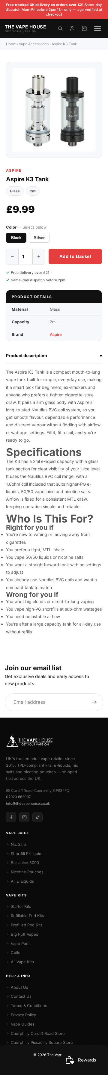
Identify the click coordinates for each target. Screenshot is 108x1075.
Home (11, 44)
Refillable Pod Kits (27, 915)
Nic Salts (19, 844)
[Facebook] (11, 817)
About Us (19, 987)
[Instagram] (24, 817)
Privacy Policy (23, 1014)
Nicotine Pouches (27, 871)
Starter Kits (21, 906)
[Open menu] (97, 28)
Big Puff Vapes (24, 934)
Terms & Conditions (29, 1005)
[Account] (72, 28)
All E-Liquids (22, 881)
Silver (39, 237)
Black (16, 237)
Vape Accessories (34, 44)
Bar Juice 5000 (25, 862)
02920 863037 (18, 797)
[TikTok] (37, 817)
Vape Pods (21, 943)
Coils (15, 952)
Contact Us (21, 996)
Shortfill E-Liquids (27, 853)
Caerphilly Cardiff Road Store (38, 1033)
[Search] (60, 28)
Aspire (14, 170)
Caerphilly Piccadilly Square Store (42, 1042)
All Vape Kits (22, 961)
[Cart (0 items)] (84, 28)
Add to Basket (75, 256)
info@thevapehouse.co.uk (28, 803)
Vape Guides (22, 1024)
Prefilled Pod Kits (27, 924)
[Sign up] (94, 702)
